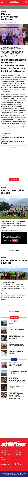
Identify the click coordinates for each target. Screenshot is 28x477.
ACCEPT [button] (15, 240)
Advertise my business (7, 457)
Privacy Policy (17, 454)
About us (3, 452)
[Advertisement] (14, 162)
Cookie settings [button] (7, 240)
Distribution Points (5, 454)
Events (3, 459)
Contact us (4, 456)
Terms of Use (17, 452)
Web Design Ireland (13, 474)
